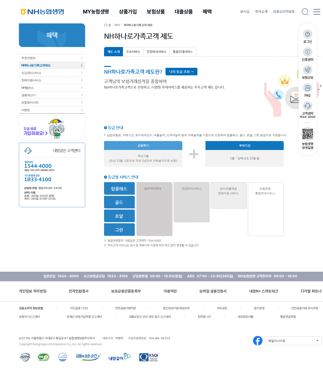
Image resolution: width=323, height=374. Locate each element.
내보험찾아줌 (245, 316)
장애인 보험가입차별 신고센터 (84, 316)
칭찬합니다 (204, 316)
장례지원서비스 (31, 80)
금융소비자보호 (284, 11)
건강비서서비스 (156, 51)
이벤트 (25, 110)
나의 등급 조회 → (181, 71)
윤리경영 (259, 308)
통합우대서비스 (183, 51)
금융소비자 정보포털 (31, 308)
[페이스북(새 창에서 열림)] (257, 340)
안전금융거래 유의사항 (304, 308)
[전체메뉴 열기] (317, 12)
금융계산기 (28, 95)
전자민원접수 (79, 291)
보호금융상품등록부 (126, 291)
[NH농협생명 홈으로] (42, 11)
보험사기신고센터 (29, 316)
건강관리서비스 (31, 73)
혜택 (207, 12)
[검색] (305, 12)
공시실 (244, 11)
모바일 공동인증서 (213, 291)
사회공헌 (222, 308)
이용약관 (170, 291)
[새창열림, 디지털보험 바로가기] (52, 128)
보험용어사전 (29, 102)
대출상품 (184, 12)
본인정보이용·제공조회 (176, 308)
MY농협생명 (96, 12)
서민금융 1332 (79, 308)
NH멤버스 (27, 88)
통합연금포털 (288, 316)
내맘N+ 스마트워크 (263, 291)
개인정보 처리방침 (32, 291)
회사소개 (261, 11)
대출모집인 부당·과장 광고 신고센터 (150, 316)
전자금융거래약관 (125, 308)
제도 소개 (113, 51)
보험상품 (156, 12)
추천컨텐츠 (28, 58)
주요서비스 (133, 51)
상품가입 (128, 12)
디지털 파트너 (311, 291)
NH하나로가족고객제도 (36, 65)
